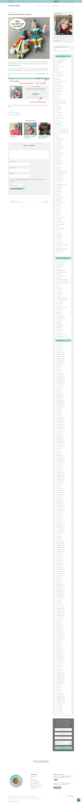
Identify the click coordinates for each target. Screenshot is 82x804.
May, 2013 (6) (59, 602)
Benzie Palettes (60, 66)
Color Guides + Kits (35, 781)
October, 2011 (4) (60, 635)
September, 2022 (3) (60, 428)
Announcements (15, 112)
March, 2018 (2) (59, 499)
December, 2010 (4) (60, 654)
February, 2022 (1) (60, 437)
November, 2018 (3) (60, 494)
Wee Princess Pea (60, 250)
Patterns (58, 204)
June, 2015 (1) (59, 556)
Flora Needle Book (60, 118)
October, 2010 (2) (60, 657)
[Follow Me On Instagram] (54, 1)
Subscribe (71, 1)
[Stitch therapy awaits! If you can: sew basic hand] (35, 768)
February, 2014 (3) (60, 586)
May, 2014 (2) (59, 580)
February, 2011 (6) (60, 650)
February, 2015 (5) (60, 564)
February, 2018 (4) (60, 501)
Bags (57, 64)
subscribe (18, 70)
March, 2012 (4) (59, 626)
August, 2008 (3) (60, 703)
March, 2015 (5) (59, 562)
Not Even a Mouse (60, 197)
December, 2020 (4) (60, 457)
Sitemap (10, 801)
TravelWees (59, 235)
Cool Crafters (59, 90)
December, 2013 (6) (60, 589)
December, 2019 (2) (60, 475)
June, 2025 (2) (59, 367)
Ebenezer (58, 107)
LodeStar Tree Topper (61, 173)
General (58, 127)
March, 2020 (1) (59, 470)
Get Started (33, 776)
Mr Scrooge (59, 191)
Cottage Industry (35, 787)
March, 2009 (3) (59, 692)
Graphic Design (59, 147)
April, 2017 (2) (59, 518)
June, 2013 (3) (59, 600)
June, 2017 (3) (59, 516)
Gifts (57, 136)
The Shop (58, 230)
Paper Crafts (59, 200)
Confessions (59, 88)
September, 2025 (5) (60, 361)
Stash (57, 226)
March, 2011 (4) (59, 648)
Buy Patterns (34, 779)
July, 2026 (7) (59, 343)
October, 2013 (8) (60, 593)
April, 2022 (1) (59, 433)
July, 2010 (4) (59, 663)
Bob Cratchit (59, 72)
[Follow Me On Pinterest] (58, 1)
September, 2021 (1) (60, 446)
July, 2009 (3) (59, 685)
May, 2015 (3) (59, 558)
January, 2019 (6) (60, 490)
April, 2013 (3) (59, 604)
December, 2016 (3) (60, 525)
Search (71, 49)
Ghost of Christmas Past (62, 129)
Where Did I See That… (60, 47)
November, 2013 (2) (60, 591)
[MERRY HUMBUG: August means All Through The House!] (46, 768)
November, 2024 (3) (60, 380)
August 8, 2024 (11, 12)
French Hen (59, 123)
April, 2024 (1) (59, 393)
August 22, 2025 (12, 137)
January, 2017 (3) (60, 523)
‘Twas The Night (39, 105)
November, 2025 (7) (60, 358)
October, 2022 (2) (60, 426)
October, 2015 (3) (60, 549)
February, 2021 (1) (60, 455)
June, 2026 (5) (59, 345)
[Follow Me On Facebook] (56, 1)
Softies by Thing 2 (60, 224)
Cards (57, 77)
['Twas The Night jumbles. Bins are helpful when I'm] (13, 768)
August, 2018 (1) (59, 496)
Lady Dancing (59, 164)
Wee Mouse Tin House (61, 248)
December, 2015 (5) (60, 545)
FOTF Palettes (59, 121)
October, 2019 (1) (60, 479)
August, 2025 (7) (60, 363)
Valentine (58, 246)
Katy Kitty (58, 156)
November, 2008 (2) (60, 698)
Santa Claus (59, 213)
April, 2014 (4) (59, 582)
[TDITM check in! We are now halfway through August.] (24, 768)
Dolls (57, 97)
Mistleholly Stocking (61, 184)
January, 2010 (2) (60, 674)
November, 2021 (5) (60, 442)
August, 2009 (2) (60, 683)
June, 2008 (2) (59, 707)
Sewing (58, 215)
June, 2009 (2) (59, 687)
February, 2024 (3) (60, 396)
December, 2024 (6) (60, 378)
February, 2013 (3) (60, 606)
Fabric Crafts (59, 112)
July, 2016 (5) (59, 534)
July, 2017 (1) (59, 514)
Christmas (58, 79)
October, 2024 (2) (60, 382)
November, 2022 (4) (60, 424)
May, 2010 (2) (59, 667)
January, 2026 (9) (60, 354)
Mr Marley (58, 189)
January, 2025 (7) (60, 376)
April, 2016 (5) (59, 540)
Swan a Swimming (60, 228)
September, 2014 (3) (60, 573)
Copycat (58, 92)
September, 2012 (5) (60, 615)
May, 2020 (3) (59, 466)
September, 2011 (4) (60, 637)
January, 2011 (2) (60, 652)
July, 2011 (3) (59, 641)
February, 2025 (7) (60, 374)
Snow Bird (58, 221)
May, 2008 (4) (59, 709)
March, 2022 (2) (59, 435)
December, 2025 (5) (60, 356)
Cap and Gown (59, 75)
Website (11, 173)
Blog (57, 70)
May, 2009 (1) (59, 689)
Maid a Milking (59, 303)
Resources (58, 211)
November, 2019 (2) (60, 477)
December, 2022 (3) (60, 422)
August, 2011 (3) (59, 639)
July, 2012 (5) (59, 619)
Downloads (59, 99)
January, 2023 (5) (60, 420)
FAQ (32, 778)
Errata (58, 110)
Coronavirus (59, 94)
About (61, 1)
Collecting (59, 83)
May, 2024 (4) (59, 391)
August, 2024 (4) (60, 385)
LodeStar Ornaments (61, 171)
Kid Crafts (58, 160)
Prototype (58, 208)
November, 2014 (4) (60, 569)
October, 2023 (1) (60, 404)
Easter (58, 105)
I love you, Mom (13, 136)
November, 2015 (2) (60, 547)
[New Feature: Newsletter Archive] (12, 115)
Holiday (58, 151)
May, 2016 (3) (59, 538)
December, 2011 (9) (60, 632)
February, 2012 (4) (60, 628)
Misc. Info (58, 182)
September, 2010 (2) (60, 659)
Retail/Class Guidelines (36, 785)
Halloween (59, 149)
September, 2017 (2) (60, 510)
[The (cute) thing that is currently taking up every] (68, 768)
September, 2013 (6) (60, 595)
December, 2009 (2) (60, 676)
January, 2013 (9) (60, 608)
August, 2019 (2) (59, 483)
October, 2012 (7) (60, 613)
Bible (57, 68)
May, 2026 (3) (59, 347)
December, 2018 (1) (60, 492)
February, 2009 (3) (60, 694)
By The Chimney (59, 264)
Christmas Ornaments (61, 81)
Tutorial (58, 239)
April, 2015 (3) (59, 560)
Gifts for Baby (59, 138)
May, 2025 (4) (59, 369)
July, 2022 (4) (59, 431)
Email (12, 167)
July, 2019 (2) (59, 485)
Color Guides (59, 86)
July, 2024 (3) (59, 387)
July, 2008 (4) (59, 705)
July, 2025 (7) (59, 365)
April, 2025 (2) (59, 371)
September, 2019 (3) (60, 481)
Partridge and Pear (60, 202)
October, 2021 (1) (60, 444)
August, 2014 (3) (60, 575)
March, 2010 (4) (59, 670)
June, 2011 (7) (59, 643)
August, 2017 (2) (59, 512)
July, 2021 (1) (59, 448)
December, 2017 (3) (60, 505)
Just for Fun (59, 154)
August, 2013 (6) (59, 597)
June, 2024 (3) (59, 389)
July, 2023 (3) (59, 409)
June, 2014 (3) (59, 578)
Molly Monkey (59, 186)
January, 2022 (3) (60, 439)
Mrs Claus (58, 193)
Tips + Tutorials (34, 783)
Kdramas (58, 158)
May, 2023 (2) (59, 413)
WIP (57, 254)
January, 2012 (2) (60, 630)
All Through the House (61, 59)
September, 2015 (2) (60, 551)
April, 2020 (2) (59, 468)
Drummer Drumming (61, 101)
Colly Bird (58, 268)
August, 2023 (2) (60, 407)
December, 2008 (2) (60, 696)
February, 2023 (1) (60, 418)
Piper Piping (59, 206)
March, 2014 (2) (59, 584)
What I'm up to (59, 252)
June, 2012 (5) (59, 621)
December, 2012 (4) (60, 610)
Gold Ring (58, 143)
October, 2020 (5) (60, 461)
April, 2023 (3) (59, 415)
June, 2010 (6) (59, 665)
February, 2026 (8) (60, 352)
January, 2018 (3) (60, 503)
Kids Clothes (59, 162)
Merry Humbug (59, 178)
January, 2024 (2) (60, 398)
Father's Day (59, 114)
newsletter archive (13, 65)
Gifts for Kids (59, 140)
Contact (66, 1)
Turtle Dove (59, 237)
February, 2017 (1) (60, 521)
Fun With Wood (60, 125)
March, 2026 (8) (59, 350)
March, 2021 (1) (59, 453)
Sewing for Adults (60, 217)
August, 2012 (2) (59, 617)
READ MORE (57, 40)
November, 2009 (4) (60, 678)
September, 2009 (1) (60, 681)
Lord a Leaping (59, 175)
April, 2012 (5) (59, 624)
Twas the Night (60, 241)
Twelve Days (59, 243)
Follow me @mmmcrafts (41, 762)
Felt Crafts (59, 116)
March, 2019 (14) (59, 488)
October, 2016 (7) (60, 529)
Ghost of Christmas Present (63, 281)
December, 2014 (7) (60, 567)
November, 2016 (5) (60, 527)
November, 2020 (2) (60, 459)
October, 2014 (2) (60, 571)
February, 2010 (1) (60, 672)
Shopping (58, 219)
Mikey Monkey (59, 180)
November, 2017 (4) (60, 507)
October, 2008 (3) (60, 700)
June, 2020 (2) (59, 464)
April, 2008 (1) (59, 711)
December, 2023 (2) (60, 400)
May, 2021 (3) (59, 450)
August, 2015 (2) (59, 553)
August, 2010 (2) (60, 661)
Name (12, 161)
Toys (57, 232)
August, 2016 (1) (59, 532)
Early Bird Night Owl (61, 103)
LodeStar (58, 169)
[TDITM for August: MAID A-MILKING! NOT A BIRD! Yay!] (57, 768)
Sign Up (57, 787)
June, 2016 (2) (59, 536)
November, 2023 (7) (60, 402)
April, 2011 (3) (59, 646)
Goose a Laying (59, 145)
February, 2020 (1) (60, 472)
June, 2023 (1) (59, 411)
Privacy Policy (16, 801)
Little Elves (21, 105)
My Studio (58, 195)
